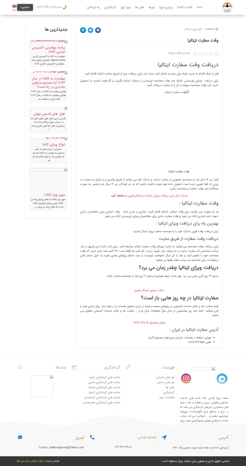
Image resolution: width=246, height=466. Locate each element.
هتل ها (139, 7)
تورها (152, 7)
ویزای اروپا (165, 7)
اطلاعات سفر (167, 397)
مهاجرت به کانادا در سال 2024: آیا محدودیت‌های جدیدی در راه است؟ (48, 83)
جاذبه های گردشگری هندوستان (101, 402)
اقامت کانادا (184, 7)
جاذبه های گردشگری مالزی (104, 382)
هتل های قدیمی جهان (49, 114)
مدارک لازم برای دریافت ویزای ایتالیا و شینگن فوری (158, 195)
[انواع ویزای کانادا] (48, 138)
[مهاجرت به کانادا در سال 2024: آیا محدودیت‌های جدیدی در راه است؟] (48, 72)
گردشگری (110, 7)
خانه (199, 7)
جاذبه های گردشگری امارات (104, 387)
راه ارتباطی (93, 7)
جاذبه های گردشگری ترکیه (104, 377)
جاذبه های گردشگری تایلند (104, 392)
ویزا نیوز (125, 7)
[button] (98, 30)
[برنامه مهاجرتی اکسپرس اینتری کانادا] (48, 41)
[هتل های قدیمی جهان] (48, 107)
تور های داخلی (165, 382)
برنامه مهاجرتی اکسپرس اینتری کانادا (48, 49)
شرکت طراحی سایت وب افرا (30, 461)
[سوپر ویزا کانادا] (48, 179)
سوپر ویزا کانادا (54, 195)
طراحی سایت (52, 461)
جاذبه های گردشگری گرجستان (102, 397)
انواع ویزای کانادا (53, 144)
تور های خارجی (165, 377)
